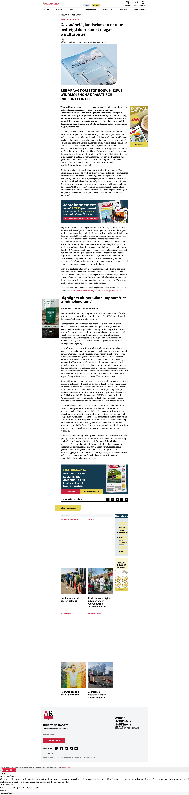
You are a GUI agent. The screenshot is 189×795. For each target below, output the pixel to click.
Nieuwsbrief (108, 9)
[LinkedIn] (117, 499)
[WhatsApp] (126, 499)
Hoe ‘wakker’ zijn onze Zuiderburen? (71, 693)
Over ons (123, 9)
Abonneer (96, 5)
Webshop (73, 9)
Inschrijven (54, 740)
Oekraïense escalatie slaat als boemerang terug (97, 694)
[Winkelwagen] (128, 2)
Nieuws (46, 9)
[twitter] (71, 748)
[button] (136, 2)
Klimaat (76, 15)
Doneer (87, 5)
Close (3, 773)
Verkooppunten (90, 9)
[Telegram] (121, 499)
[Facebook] (107, 499)
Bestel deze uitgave (91, 491)
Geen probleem (9, 770)
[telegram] (76, 748)
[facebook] (61, 748)
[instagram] (56, 748)
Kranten (59, 9)
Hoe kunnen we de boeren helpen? (70, 599)
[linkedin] (66, 748)
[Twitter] (112, 499)
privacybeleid (66, 767)
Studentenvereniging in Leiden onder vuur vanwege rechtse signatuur (99, 602)
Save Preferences (8, 793)
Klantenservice (140, 9)
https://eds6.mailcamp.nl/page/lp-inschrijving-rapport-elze (96, 290)
